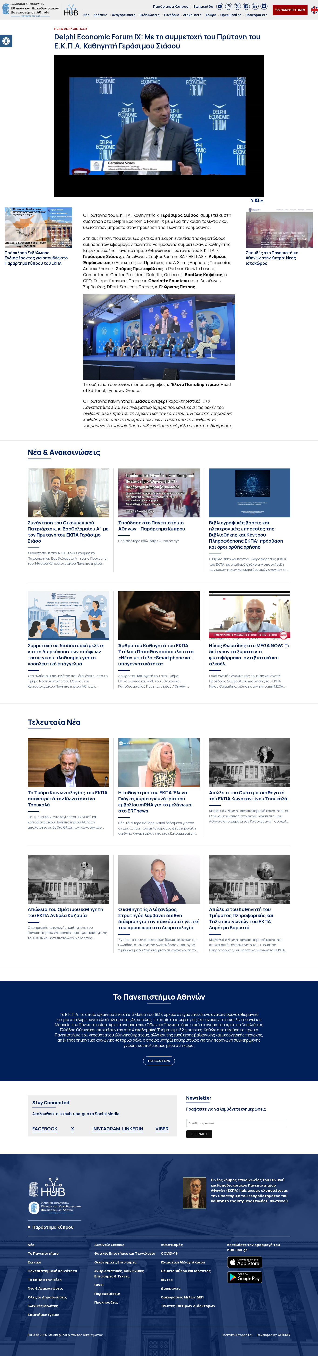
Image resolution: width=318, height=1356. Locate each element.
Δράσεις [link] (100, 15)
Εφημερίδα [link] (203, 6)
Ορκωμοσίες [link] (230, 15)
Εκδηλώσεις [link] (149, 15)
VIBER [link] (162, 1128)
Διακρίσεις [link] (192, 15)
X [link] (72, 1128)
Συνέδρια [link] (171, 15)
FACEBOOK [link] (45, 1128)
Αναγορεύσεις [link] (123, 15)
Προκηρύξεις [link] (256, 15)
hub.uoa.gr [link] (237, 1249)
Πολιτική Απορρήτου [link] (237, 1335)
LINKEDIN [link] (132, 1128)
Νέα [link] (86, 15)
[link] (6, 41)
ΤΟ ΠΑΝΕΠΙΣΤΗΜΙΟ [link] (290, 10)
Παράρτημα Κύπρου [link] (171, 6)
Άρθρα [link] (211, 15)
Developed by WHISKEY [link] (273, 1335)
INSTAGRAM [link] (106, 1128)
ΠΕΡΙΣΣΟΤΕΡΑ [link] (159, 1061)
